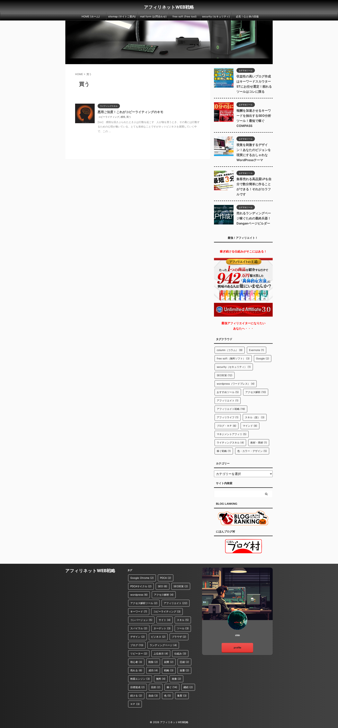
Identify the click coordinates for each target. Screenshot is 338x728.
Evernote (256, 350)
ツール (183, 628)
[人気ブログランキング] (243, 523)
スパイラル (138, 628)
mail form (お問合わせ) (153, 16)
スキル (183, 619)
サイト (165, 619)
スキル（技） (254, 417)
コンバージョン (141, 619)
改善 (184, 670)
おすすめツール (228, 392)
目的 (155, 687)
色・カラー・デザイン (252, 450)
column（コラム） (230, 350)
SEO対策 (224, 375)
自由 (153, 695)
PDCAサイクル (141, 586)
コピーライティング (108, 116)
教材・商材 (258, 442)
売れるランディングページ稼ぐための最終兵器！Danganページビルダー (253, 218)
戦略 (168, 670)
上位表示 (161, 653)
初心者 (136, 661)
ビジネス (158, 636)
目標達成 (137, 687)
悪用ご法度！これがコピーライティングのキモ (130, 112)
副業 (168, 661)
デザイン (137, 636)
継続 (188, 687)
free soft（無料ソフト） (233, 358)
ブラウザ (179, 636)
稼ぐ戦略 (224, 450)
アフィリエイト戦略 (231, 408)
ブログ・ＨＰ (226, 425)
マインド (250, 425)
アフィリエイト (227, 400)
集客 (182, 695)
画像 (176, 678)
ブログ (136, 645)
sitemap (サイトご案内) (122, 16)
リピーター (138, 653)
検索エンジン (140, 678)
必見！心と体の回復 (247, 16)
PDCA (165, 577)
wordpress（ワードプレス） (235, 383)
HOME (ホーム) (91, 16)
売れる (136, 670)
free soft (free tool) (185, 16)
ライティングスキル (230, 442)
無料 (160, 678)
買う (128, 116)
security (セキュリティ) (216, 16)
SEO (162, 586)
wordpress (139, 594)
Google (262, 358)
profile (237, 647)
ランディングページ (163, 645)
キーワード (138, 611)
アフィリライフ (227, 417)
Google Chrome (142, 577)
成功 (153, 670)
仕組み (180, 653)
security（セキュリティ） (234, 366)
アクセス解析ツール (143, 603)
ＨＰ (135, 704)
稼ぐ (172, 687)
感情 (122, 116)
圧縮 (184, 661)
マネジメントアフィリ (231, 434)
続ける (136, 695)
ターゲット (162, 628)
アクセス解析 (255, 392)
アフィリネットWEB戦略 (169, 7)
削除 (153, 661)
